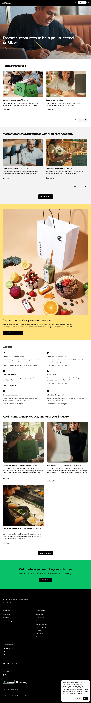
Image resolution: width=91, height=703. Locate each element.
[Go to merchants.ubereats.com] (6, 3)
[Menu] (88, 2)
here (80, 693)
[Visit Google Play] (9, 682)
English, (20, 365)
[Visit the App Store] (21, 682)
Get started (82, 3)
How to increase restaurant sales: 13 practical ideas (22, 529)
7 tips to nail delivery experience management (20, 465)
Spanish (26, 365)
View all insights (45, 553)
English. (65, 365)
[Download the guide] (4, 371)
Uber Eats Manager (10, 375)
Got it (85, 698)
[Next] (85, 120)
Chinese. (34, 365)
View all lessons (45, 196)
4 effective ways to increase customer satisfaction (66, 465)
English (7, 671)
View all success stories (13, 333)
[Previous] (80, 120)
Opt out (78, 698)
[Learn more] (23, 442)
